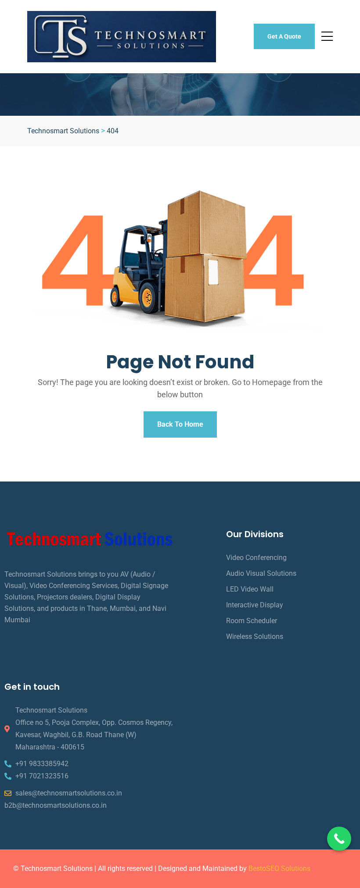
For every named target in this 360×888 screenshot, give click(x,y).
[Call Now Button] (339, 839)
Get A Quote (284, 36)
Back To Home (180, 424)
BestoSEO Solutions (279, 868)
